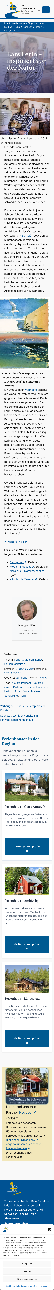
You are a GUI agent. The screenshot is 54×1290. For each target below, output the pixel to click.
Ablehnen (27, 1271)
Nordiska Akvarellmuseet (25, 571)
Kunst (38, 659)
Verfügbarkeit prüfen (27, 846)
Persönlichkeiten (14, 664)
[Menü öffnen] (39, 9)
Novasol (25, 1112)
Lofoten (16, 691)
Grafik (8, 687)
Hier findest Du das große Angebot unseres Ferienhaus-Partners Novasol (24, 1144)
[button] (49, 1229)
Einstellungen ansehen (27, 1279)
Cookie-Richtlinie (13, 1286)
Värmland (31, 389)
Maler (26, 691)
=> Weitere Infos (14, 541)
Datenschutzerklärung (29, 1286)
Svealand (42, 677)
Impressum (44, 1286)
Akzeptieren (27, 1263)
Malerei (35, 691)
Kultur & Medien (24, 659)
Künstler (30, 687)
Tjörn (22, 695)
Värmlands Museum (22, 579)
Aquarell (38, 683)
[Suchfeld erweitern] (46, 9)
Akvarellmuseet (21, 683)
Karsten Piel (13, 72)
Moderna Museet (20, 566)
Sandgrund (17, 562)
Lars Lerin (42, 687)
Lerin (7, 691)
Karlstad (18, 687)
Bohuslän (27, 235)
